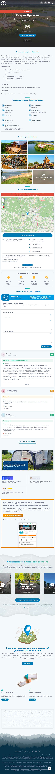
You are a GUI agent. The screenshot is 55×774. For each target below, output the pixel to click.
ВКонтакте (26, 519)
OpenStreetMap (50, 231)
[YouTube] (36, 751)
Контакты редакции (15, 769)
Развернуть (27, 384)
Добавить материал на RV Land (20, 770)
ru (49, 2)
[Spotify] (25, 751)
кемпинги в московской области (14, 724)
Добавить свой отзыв (28, 441)
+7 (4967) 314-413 (36, 244)
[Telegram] (28, 751)
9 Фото (28, 41)
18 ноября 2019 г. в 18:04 (11, 355)
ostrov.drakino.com (36, 251)
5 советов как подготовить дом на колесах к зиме (27, 267)
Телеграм (17, 519)
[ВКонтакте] (46, 256)
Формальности (31, 770)
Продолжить (46, 346)
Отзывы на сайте (34, 769)
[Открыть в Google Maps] (3, 204)
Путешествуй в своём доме (39, 758)
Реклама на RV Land (25, 769)
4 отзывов (19, 298)
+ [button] (3, 199)
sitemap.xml (38, 770)
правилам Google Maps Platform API (44, 605)
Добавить (28, 663)
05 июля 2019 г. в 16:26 (11, 415)
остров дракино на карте (35, 722)
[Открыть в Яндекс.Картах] (3, 207)
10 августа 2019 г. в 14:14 (11, 391)
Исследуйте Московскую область (27, 600)
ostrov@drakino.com (37, 247)
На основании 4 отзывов (27, 31)
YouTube (21, 519)
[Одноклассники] (39, 751)
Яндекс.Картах (19, 257)
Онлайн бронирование (27, 35)
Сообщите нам (6, 261)
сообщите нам (37, 195)
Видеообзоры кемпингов (44, 769)
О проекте (7, 769)
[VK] (32, 751)
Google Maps (11, 257)
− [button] (3, 201)
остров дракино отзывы (35, 719)
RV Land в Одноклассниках (13, 515)
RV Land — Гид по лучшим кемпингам (14, 762)
